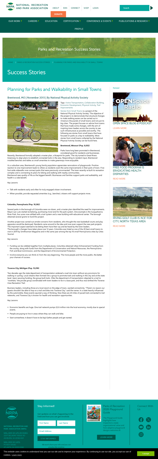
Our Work (14, 21)
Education (51, 21)
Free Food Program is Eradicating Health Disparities (128, 171)
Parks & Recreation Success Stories (33, 62)
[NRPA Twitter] (148, 420)
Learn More (120, 128)
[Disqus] (56, 353)
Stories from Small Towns (71, 111)
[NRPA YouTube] (141, 427)
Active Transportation (74, 102)
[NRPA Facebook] (141, 420)
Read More (119, 179)
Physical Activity (89, 105)
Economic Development (70, 105)
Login (95, 8)
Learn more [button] (17, 455)
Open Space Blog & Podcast (132, 123)
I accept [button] (145, 454)
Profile (79, 29)
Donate (58, 14)
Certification (71, 21)
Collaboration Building (94, 102)
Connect (75, 8)
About (55, 8)
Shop (86, 8)
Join (65, 8)
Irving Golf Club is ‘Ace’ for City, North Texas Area (132, 219)
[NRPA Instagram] (141, 434)
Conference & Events (99, 21)
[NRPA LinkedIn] (148, 427)
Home (10, 62)
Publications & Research (133, 21)
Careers (32, 21)
